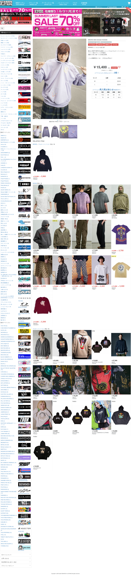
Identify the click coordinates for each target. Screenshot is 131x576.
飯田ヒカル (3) (4, 210)
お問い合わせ (5, 558)
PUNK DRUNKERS (23, 103)
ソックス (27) (4, 105)
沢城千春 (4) (4, 245)
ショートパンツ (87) (6, 49)
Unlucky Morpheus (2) (6, 201)
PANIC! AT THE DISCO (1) (7, 473)
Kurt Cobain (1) (4, 429)
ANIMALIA (20, 454)
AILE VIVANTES (22, 390)
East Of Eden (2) (5, 155)
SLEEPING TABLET (23, 224)
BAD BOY (20, 352)
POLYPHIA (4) (4, 487)
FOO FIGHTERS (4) (5, 403)
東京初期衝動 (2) (5, 282)
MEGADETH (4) (4, 442)
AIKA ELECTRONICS (23, 359)
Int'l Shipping (92, 44)
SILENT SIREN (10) (5, 190)
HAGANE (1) (4, 163)
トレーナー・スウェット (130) (8, 56)
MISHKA (98, 42)
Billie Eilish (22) (4, 354)
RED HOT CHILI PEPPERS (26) (8, 497)
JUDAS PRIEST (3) (5, 414)
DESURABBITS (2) (5, 152)
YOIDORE (20, 109)
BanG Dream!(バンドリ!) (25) (8, 142)
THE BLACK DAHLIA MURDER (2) (8, 529)
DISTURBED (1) (5, 389)
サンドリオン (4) (5, 247)
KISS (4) (3, 421)
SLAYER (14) (4, 508)
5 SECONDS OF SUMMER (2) (8, 328)
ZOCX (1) (3, 203)
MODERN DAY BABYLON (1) (8, 451)
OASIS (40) (3, 469)
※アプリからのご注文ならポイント (107, 73)
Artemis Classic (22, 205)
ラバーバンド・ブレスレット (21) (9, 114)
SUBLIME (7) (4, 522)
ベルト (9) (3, 96)
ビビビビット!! (21, 365)
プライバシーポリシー (7, 566)
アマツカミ (21, 231)
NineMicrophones (22, 256)
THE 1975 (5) (4, 325)
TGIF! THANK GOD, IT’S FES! (24, 314)
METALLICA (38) (5, 444)
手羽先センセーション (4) (7, 280)
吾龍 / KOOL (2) (4, 239)
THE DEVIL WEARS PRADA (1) (8, 387)
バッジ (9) (3, 118)
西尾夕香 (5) (4, 291)
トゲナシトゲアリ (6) (6, 285)
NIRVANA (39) (4, 467)
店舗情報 (84, 3)
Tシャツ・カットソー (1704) (8, 36)
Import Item (21, 512)
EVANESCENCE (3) (6, 396)
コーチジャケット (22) (6, 69)
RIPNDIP (20, 122)
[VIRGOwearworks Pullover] (42, 344)
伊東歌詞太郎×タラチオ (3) (7, 214)
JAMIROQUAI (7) (5, 412)
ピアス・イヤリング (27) (7, 107)
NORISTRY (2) (4, 176)
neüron (20, 288)
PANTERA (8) (4, 476)
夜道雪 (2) (3, 317)
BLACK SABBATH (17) (6, 357)
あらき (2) (3, 207)
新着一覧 (126, 7)
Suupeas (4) (4, 259)
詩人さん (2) (4, 250)
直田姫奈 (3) (4, 261)
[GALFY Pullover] (42, 380)
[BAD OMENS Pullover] (62, 415)
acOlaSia (20, 499)
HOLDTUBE (21, 525)
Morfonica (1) (4, 174)
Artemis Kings (21, 212)
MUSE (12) (3, 460)
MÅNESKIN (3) (4, 438)
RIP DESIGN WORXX (23, 537)
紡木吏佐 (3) (4, 278)
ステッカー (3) (4, 127)
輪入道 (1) (3, 320)
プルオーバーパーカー (106, 42)
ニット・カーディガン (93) (7, 58)
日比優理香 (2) (4, 300)
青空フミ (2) (4, 205)
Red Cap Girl (21, 97)
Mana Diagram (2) (5, 172)
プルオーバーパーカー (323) (7, 62)
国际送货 (100, 44)
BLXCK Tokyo (21, 397)
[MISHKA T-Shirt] (42, 199)
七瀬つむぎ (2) (4, 289)
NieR (19, 384)
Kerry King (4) (4, 416)
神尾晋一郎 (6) (4, 219)
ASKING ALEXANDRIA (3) (7, 337)
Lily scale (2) (4, 169)
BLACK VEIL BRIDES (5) (7, 359)
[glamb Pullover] (121, 344)
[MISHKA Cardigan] (62, 270)
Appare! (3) (3, 137)
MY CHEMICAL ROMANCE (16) (8, 462)
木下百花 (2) (4, 225)
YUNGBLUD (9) (4, 546)
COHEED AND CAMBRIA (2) (8, 376)
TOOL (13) (3, 534)
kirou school (21, 550)
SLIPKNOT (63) (4, 513)
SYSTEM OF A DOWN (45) (7, 526)
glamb (19, 59)
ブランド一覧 (33, 3)
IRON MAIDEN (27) (5, 409)
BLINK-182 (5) (4, 361)
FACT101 (20, 435)
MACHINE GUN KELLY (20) (7, 436)
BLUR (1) (3, 363)
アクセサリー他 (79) (6, 123)
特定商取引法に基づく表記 (8, 562)
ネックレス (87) (4, 89)
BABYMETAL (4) (5, 140)
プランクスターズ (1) (6, 302)
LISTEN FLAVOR (22, 90)
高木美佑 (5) (4, 268)
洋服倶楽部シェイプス (23, 346)
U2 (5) (2, 539)
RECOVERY (21, 193)
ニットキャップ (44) (6, 85)
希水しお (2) (4, 223)
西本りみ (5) (4, 294)
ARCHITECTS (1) (5, 334)
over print (20, 46)
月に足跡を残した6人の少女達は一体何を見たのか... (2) (8, 275)
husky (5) (3, 165)
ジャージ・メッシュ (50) (7, 47)
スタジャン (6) (4, 67)
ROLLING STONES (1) (6, 502)
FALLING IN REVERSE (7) (7, 398)
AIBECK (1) (3, 135)
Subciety (20, 65)
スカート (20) (4, 76)
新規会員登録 (113, 7)
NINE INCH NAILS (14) (6, 464)
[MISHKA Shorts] (42, 270)
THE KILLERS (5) (5, 418)
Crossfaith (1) (4, 146)
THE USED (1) (4, 541)
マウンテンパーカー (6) (6, 74)
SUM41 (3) (3, 524)
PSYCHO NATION (22, 78)
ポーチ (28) (3, 94)
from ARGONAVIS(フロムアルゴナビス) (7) (8, 160)
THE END (20, 300)
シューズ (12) (4, 103)
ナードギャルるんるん (23, 378)
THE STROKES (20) (6, 520)
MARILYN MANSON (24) (7, 440)
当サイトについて (6, 555)
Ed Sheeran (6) (4, 392)
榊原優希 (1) (4, 241)
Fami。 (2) (3, 157)
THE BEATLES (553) (6, 352)
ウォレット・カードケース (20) (8, 100)
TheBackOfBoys (22, 422)
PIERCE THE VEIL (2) (6, 482)
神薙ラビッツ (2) (5, 221)
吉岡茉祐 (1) (4, 315)
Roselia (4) (3, 187)
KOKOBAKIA (21, 321)
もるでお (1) (4, 311)
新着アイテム (20, 3)
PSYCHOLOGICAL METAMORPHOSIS (23, 480)
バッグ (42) (3, 91)
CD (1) (2, 129)
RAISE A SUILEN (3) (6, 183)
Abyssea (20, 199)
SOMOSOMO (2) (5, 194)
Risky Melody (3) (5, 185)
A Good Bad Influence (23, 155)
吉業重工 (20, 186)
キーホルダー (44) (5, 125)
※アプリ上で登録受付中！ (107, 90)
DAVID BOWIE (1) (5, 380)
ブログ (75, 3)
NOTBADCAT (21, 250)
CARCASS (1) (4, 372)
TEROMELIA (21, 466)
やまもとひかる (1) (5, 313)
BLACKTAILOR (21, 174)
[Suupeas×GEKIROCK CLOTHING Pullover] (101, 415)
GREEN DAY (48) (5, 405)
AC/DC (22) (3, 330)
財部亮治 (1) (4, 270)
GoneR (20, 340)
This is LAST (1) (4, 198)
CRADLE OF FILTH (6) (6, 378)
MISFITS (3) (4, 449)
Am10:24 (20, 269)
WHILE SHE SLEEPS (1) (7, 543)
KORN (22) (3, 427)
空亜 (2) (3, 227)
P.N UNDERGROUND (23, 84)
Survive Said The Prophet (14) (8, 196)
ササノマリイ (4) (5, 243)
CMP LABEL (21, 243)
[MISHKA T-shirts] (121, 234)
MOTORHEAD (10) (5, 458)
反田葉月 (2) (4, 272)
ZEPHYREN (21, 487)
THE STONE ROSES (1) (6, 517)
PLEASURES (21, 544)
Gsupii (19, 294)
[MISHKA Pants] (82, 270)
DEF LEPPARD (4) (5, 383)
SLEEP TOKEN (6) (5, 511)
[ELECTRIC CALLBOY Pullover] (101, 344)
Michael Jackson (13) (6, 447)
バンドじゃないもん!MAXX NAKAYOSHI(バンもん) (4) (7, 296)
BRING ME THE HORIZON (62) (8, 366)
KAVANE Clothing (22, 142)
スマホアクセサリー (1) (6, 120)
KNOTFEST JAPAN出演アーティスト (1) (8, 423)
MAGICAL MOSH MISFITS (22, 129)
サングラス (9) (4, 87)
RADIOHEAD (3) (5, 489)
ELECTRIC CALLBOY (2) (7, 394)
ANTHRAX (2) (4, 332)
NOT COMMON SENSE (24, 506)
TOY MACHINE (21, 136)
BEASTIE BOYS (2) (5, 350)
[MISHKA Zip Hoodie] (121, 199)
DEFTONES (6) (4, 385)
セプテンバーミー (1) (6, 265)
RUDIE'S (20, 116)
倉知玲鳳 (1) (4, 230)
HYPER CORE (21, 441)
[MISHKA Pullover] (42, 160)
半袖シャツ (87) (4, 40)
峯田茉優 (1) (4, 308)
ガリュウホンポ (22, 447)
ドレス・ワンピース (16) (7, 78)
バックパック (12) (5, 98)
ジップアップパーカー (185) (7, 60)
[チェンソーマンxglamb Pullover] (62, 344)
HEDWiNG (20, 409)
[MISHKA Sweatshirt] (42, 305)
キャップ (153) (4, 80)
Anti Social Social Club (23, 493)
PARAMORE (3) (4, 478)
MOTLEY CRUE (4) (5, 456)
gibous (19, 148)
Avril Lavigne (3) (5, 343)
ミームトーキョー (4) (6, 306)
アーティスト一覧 (48, 3)
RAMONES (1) (4, 495)
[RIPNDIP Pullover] (82, 344)
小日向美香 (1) (4, 236)
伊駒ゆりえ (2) (4, 212)
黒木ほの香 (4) (4, 232)
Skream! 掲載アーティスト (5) (8, 192)
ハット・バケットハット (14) (8, 82)
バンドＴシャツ (63, 3)
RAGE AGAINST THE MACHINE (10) (8, 492)
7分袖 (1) (3, 53)
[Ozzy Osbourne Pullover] (42, 450)
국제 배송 (114, 44)
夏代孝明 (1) (4, 287)
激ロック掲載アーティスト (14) (8, 234)
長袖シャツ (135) (5, 42)
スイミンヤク (21, 460)
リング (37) (3, 109)
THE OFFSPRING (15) (6, 532)
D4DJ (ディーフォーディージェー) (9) (8, 149)
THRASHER (21, 327)
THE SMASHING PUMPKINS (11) (9, 515)
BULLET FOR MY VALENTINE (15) (8, 368)
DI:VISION (20, 403)
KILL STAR (20, 161)
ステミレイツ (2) (5, 263)
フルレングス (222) (5, 51)
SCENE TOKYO (22, 52)
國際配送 (107, 44)
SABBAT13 (21, 262)
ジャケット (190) (5, 65)
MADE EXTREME (22, 307)
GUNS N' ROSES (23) (6, 407)
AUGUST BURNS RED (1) (7, 339)
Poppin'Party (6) (5, 181)
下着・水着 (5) (4, 116)
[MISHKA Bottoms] (82, 234)
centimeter (20, 180)
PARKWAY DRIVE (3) (6, 480)
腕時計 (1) (3, 111)
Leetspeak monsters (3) (6, 167)
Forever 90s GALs (22, 371)
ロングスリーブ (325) (6, 45)
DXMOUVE (21, 275)
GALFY (20, 40)
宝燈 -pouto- (21, 237)
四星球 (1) (3, 256)
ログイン (99, 7)
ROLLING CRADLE (23, 333)
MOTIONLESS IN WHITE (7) (7, 453)
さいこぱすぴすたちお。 (24, 218)
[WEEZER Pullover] (121, 415)
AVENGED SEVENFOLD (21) (8, 341)
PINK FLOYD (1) (5, 485)
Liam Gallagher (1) (5, 431)
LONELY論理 (21, 416)
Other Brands (21, 518)
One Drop (20, 281)
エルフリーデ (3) (5, 216)
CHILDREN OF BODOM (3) (7, 374)
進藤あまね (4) (4, 254)
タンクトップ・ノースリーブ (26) (9, 38)
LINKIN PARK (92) (5, 433)
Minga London (21, 167)
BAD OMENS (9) (5, 346)
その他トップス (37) (6, 71)
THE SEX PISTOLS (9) (6, 504)
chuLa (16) (3, 144)
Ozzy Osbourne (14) (6, 471)
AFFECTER (21, 531)
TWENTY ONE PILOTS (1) (7, 537)
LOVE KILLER (21, 473)
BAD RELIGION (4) (5, 348)
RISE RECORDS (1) (6, 499)
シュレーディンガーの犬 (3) (7, 252)
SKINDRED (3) (4, 506)
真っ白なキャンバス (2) (6, 304)
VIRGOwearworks (22, 71)
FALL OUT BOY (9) (5, 401)
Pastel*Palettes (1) (5, 178)
